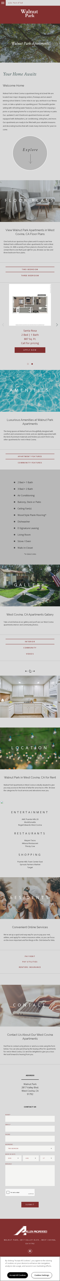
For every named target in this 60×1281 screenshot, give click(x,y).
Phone (7, 1134)
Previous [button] (3, 324)
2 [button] (32, 364)
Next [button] (57, 324)
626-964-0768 (15, 3)
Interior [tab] (30, 641)
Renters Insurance (30, 967)
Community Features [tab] (30, 463)
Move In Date (10, 1154)
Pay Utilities (30, 962)
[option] (30, 321)
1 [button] (28, 364)
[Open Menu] (0, 1)
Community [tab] (30, 648)
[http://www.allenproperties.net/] (30, 1230)
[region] (30, 1269)
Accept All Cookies (17, 1275)
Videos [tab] (30, 654)
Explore (30, 149)
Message (8, 1164)
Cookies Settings (41, 1275)
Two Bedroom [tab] (30, 269)
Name (7, 1115)
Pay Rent (30, 956)
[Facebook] (30, 1251)
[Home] (30, 13)
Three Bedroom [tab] (30, 275)
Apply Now (30, 350)
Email (7, 1124)
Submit (30, 1204)
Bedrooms (9, 1144)
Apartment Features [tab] (30, 456)
